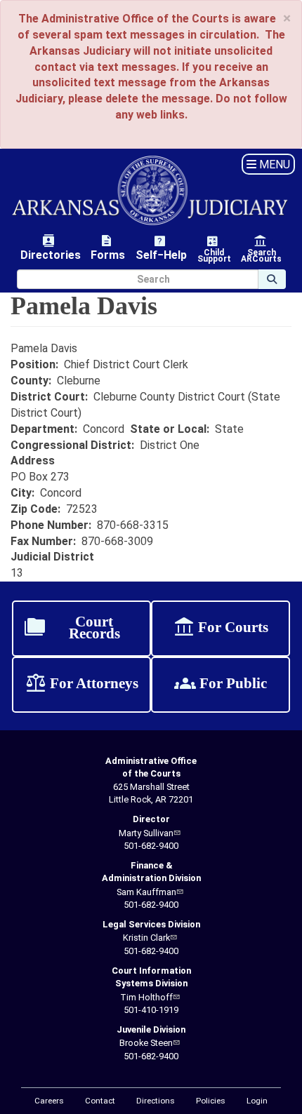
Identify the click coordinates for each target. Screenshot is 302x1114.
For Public (220, 685)
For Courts (220, 628)
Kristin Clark (146, 937)
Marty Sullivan (146, 833)
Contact (100, 1101)
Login (257, 1101)
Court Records (72, 628)
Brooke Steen (146, 1043)
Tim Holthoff (146, 997)
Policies (210, 1101)
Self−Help (161, 247)
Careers (49, 1101)
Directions (155, 1101)
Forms (108, 247)
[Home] (151, 190)
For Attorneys (81, 685)
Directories (50, 247)
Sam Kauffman (146, 892)
